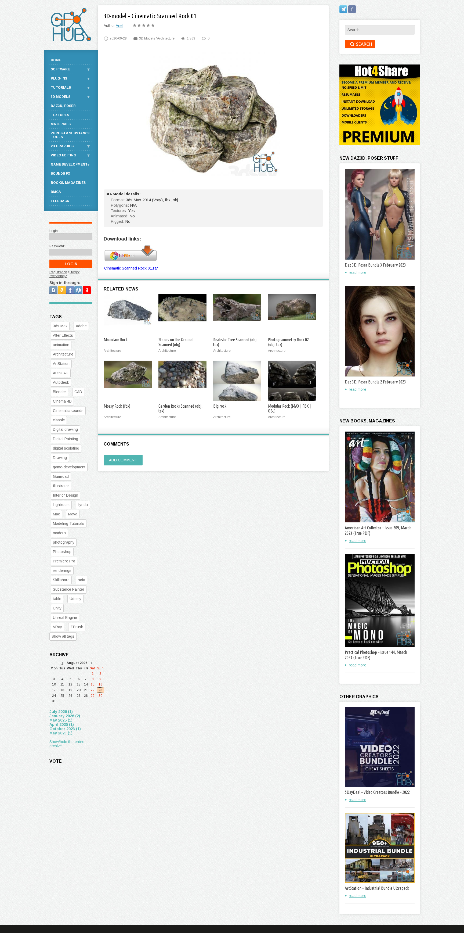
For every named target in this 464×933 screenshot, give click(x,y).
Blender (59, 392)
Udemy (75, 599)
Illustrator (61, 486)
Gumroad (61, 476)
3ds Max (60, 326)
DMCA (56, 192)
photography (63, 542)
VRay (57, 627)
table (57, 599)
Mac (56, 514)
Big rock (219, 406)
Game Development (69, 164)
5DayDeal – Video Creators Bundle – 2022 (377, 792)
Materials (61, 124)
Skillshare (61, 580)
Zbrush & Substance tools (70, 135)
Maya (72, 514)
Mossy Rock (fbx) (117, 406)
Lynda (83, 505)
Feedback (60, 201)
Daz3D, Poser (63, 106)
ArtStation (61, 363)
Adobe (81, 326)
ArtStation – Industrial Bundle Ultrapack (377, 888)
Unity (57, 608)
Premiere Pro (64, 561)
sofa (81, 580)
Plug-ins (59, 78)
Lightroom (61, 505)
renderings (62, 570)
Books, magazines (68, 183)
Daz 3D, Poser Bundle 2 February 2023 (375, 381)
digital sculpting (66, 448)
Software (60, 69)
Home (56, 60)
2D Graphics (62, 146)
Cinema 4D (62, 401)
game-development (69, 467)
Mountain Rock (116, 339)
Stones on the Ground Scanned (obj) (175, 342)
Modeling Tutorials (68, 523)
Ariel (119, 25)
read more (357, 272)
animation (61, 345)
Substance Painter (68, 589)
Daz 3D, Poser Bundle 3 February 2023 (375, 265)
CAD (78, 392)
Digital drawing (65, 429)
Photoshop (62, 552)
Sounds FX (60, 173)
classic (59, 420)
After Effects (63, 335)
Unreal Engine (65, 617)
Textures (60, 115)
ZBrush (76, 627)
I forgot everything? (64, 274)
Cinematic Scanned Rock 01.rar (131, 268)
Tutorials (61, 87)
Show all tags (63, 636)
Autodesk (61, 382)
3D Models (147, 38)
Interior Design (65, 495)
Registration (58, 272)
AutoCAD (60, 373)
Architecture (166, 38)
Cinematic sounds (68, 410)
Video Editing (63, 155)
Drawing (60, 457)
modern (59, 533)
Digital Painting (65, 439)
